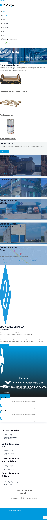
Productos (4, 15)
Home (3, 11)
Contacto (4, 35)
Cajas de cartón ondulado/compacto (13, 91)
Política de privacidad (16, 512)
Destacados (4, 31)
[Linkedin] (5, 506)
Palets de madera (6, 115)
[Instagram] (2, 506)
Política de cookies (16, 515)
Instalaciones (5, 23)
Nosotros (4, 19)
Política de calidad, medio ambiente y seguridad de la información (16, 517)
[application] (7, 39)
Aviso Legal (16, 514)
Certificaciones (5, 27)
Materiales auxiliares (8, 139)
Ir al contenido (3, 0)
